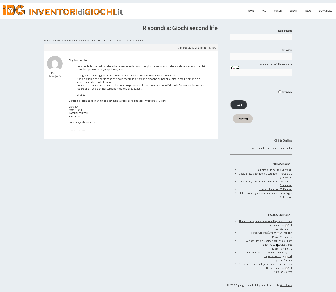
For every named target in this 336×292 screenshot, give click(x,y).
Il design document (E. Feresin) (275, 189)
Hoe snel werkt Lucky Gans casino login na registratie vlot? (269, 254)
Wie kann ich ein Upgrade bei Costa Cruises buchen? (269, 243)
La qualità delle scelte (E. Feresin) (274, 170)
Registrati (243, 119)
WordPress (286, 285)
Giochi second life (101, 40)
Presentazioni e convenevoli (75, 40)
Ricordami (286, 92)
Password (287, 50)
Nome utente (285, 31)
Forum (55, 40)
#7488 (212, 47)
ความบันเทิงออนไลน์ (262, 233)
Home (47, 40)
